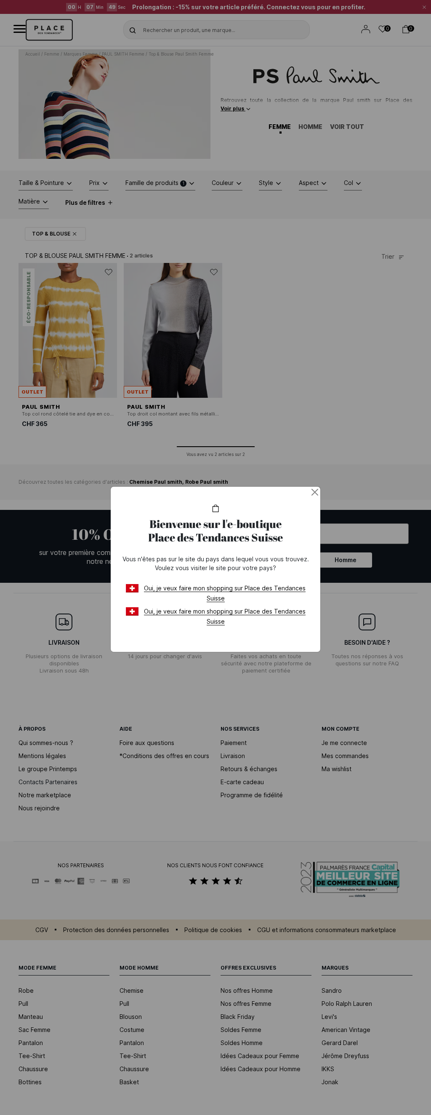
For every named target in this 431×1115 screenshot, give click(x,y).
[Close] (315, 492)
